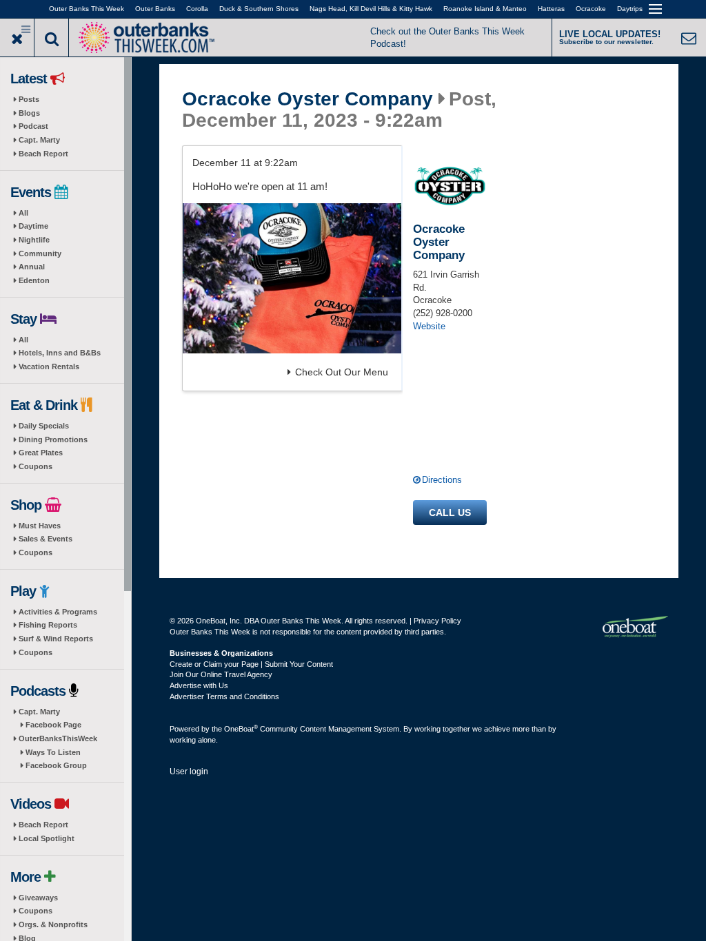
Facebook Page (53, 725)
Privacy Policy (437, 621)
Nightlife (34, 240)
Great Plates (41, 452)
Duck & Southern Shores (259, 8)
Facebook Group (56, 765)
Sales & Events (45, 539)
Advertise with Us (199, 685)
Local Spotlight (46, 838)
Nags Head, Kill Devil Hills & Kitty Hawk (371, 8)
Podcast (33, 126)
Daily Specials (44, 426)
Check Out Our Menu (341, 372)
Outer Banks (155, 8)
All (23, 213)
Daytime (33, 226)
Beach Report (43, 153)
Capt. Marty (39, 140)
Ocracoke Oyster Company (307, 99)
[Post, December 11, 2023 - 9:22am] (292, 278)
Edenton (34, 280)
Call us (450, 512)
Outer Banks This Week (86, 8)
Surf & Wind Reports (56, 638)
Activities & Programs (58, 612)
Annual (32, 266)
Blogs (29, 113)
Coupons (35, 466)
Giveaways (38, 897)
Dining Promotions (53, 439)
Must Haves (40, 525)
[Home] (146, 36)
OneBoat (241, 729)
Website (429, 326)
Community (40, 253)
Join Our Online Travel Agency (221, 674)
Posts (29, 99)
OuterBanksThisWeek (58, 738)
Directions (442, 480)
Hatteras (551, 8)
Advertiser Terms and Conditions (224, 696)
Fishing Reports (48, 625)
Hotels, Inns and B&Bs (60, 353)
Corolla (197, 8)
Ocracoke (591, 8)
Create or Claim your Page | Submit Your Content (251, 664)
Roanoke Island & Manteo (485, 8)
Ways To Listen (53, 752)
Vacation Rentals (49, 366)
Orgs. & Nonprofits (53, 924)
